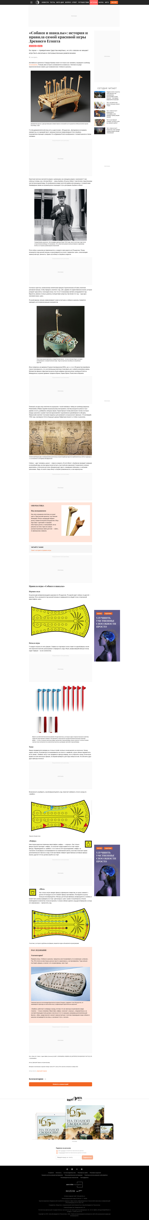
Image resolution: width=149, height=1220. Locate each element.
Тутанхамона (33, 65)
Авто (107, 2)
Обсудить (34, 57)
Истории (93, 2)
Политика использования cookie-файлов (96, 1175)
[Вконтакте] (72, 1169)
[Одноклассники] (77, 1169)
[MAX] (67, 1169)
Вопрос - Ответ (71, 2)
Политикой (62, 1152)
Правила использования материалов (52, 1175)
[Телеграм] (81, 1169)
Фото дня (60, 2)
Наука (101, 2)
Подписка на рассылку (63, 1148)
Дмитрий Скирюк (42, 1071)
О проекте (51, 1172)
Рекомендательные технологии (69, 1177)
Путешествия (83, 2)
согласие (63, 1150)
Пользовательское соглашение (73, 1175)
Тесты (52, 2)
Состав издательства (70, 1172)
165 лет (114, 2)
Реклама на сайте (83, 1172)
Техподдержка (84, 1177)
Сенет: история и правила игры (41, 550)
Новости (45, 2)
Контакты (58, 1172)
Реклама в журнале (95, 1172)
